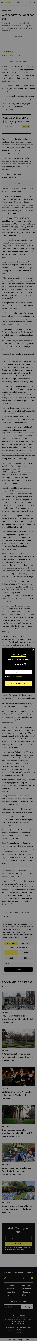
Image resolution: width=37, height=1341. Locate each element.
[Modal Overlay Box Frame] (18, 670)
